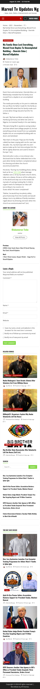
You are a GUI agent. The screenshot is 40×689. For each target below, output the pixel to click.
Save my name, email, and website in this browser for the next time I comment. (20, 329)
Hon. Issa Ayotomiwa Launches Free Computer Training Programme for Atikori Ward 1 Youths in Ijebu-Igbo (18, 478)
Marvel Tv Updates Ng (20, 9)
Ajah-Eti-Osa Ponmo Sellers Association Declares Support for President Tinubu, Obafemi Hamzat (18, 487)
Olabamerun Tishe (12, 59)
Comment (7, 278)
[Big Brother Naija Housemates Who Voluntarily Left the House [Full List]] (20, 436)
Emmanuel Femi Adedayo (13, 419)
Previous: (18, 248)
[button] (3, 19)
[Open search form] (20, 18)
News (15, 554)
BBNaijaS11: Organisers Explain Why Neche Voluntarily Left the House (18, 415)
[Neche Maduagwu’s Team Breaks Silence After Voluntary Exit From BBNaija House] (20, 366)
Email (5, 313)
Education (8, 554)
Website (6, 320)
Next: (19, 256)
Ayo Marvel (9, 386)
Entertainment (8, 40)
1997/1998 (17, 172)
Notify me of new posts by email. (16, 337)
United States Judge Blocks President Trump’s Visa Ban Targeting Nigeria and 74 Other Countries (19, 496)
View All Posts (20, 237)
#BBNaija (8, 375)
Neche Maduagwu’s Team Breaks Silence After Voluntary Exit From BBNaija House (19, 381)
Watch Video (33, 18)
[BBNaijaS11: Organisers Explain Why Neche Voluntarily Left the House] (20, 400)
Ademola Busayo (10, 455)
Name (6, 305)
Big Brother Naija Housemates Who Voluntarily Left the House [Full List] (19, 451)
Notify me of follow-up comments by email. (20, 333)
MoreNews (15, 687)
